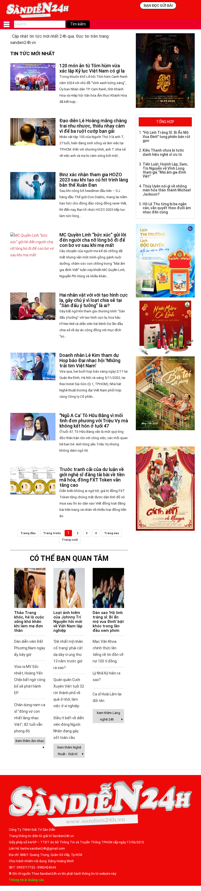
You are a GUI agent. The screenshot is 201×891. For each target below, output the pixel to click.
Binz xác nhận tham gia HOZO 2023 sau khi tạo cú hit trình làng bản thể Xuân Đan (93, 180)
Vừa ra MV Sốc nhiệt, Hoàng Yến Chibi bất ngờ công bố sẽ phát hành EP (29, 680)
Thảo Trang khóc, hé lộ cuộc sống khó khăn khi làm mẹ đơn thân (29, 621)
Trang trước (52, 533)
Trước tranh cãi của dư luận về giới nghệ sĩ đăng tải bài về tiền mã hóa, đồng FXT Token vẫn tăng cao (92, 477)
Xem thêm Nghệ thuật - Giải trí (69, 750)
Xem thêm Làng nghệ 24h (108, 716)
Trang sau (111, 533)
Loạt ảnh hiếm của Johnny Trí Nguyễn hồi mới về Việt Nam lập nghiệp (67, 621)
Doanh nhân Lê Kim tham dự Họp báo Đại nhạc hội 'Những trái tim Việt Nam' (89, 360)
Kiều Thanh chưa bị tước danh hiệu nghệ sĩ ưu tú (163, 152)
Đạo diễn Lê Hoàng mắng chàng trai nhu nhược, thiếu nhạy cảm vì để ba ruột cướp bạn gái (93, 126)
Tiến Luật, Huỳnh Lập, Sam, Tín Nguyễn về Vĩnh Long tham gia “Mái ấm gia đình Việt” (165, 170)
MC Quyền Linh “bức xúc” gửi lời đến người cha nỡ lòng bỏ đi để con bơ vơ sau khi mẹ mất (92, 240)
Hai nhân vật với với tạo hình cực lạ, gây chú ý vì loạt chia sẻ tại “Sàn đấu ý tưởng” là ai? (93, 300)
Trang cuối (70, 539)
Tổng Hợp (165, 122)
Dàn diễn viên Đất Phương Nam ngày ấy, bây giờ (29, 648)
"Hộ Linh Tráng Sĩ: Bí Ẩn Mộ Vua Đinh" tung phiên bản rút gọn (166, 136)
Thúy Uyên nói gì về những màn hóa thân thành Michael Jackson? (167, 190)
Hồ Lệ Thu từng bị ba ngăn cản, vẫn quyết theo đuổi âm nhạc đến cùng (167, 208)
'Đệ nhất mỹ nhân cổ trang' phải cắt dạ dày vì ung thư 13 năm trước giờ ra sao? (68, 654)
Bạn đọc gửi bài (158, 5)
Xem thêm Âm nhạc (29, 741)
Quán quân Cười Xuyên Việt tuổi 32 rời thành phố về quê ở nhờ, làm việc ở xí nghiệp (68, 693)
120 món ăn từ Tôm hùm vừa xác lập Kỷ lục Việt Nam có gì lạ (92, 68)
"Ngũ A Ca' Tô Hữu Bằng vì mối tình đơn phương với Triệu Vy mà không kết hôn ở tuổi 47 (93, 421)
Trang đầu (28, 533)
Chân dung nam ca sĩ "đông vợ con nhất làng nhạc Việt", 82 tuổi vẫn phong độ (29, 718)
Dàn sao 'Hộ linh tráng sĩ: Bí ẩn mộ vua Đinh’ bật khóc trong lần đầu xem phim (108, 621)
